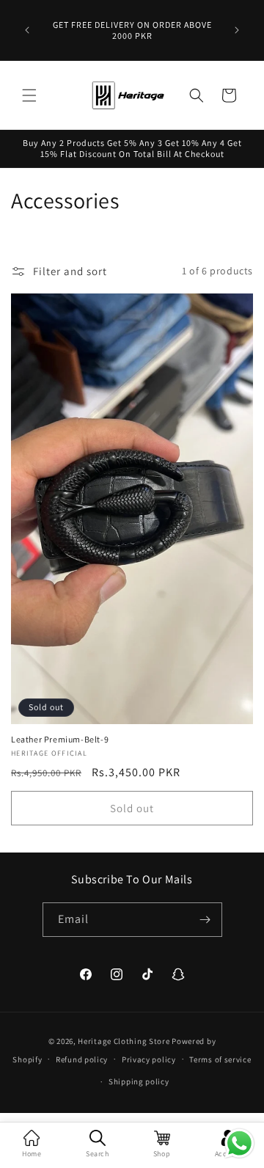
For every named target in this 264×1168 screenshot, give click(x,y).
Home (31, 1153)
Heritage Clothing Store (123, 1041)
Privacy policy (149, 1059)
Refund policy (82, 1059)
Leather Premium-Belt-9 (60, 739)
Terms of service (220, 1059)
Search (97, 1153)
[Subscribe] (205, 919)
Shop (161, 1153)
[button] (29, 95)
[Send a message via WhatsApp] (239, 1143)
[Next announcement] (237, 30)
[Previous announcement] (27, 30)
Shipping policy (139, 1081)
